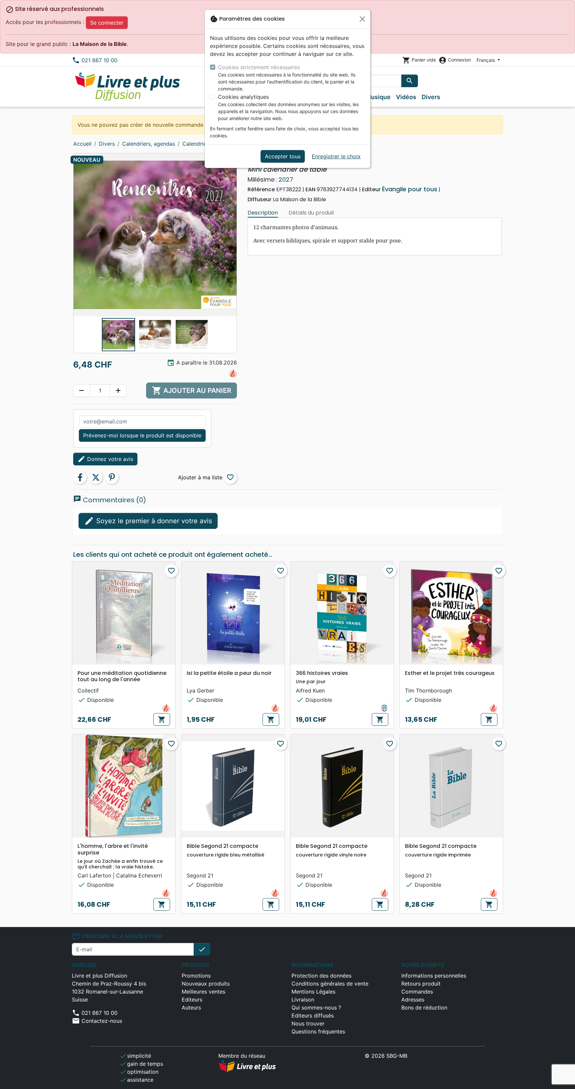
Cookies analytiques (243, 96)
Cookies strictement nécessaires (259, 67)
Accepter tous (282, 156)
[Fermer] (362, 19)
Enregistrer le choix (336, 156)
